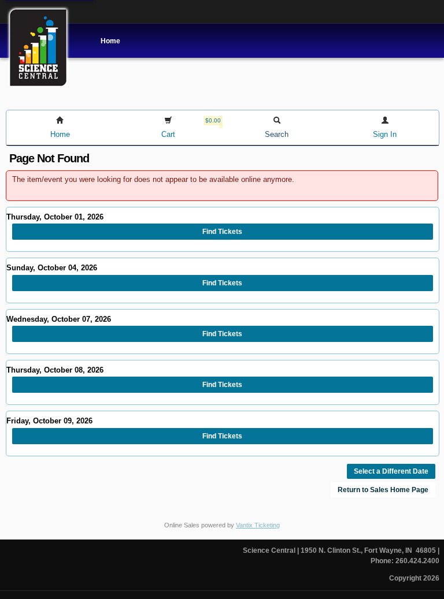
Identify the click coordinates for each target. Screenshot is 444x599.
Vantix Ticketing (258, 525)
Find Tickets (222, 232)
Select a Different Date (391, 471)
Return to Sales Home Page (383, 490)
